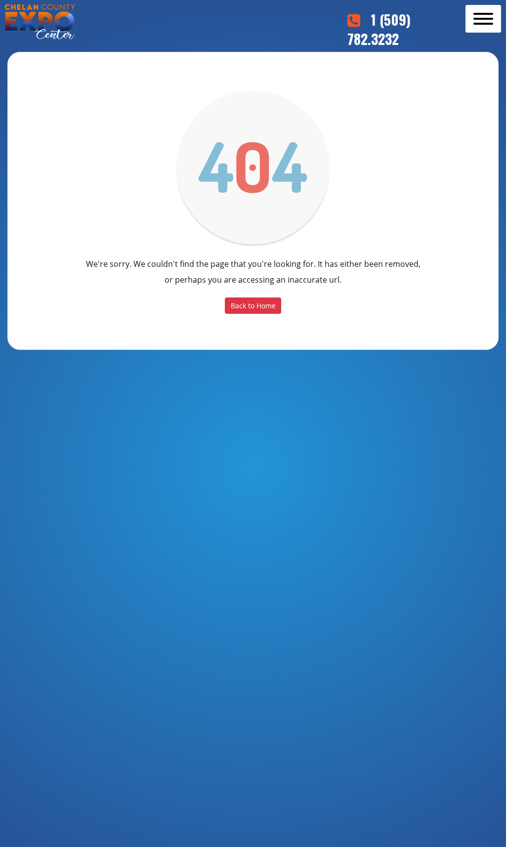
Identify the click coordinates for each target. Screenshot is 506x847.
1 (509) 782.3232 (379, 29)
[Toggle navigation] (483, 19)
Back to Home (253, 305)
